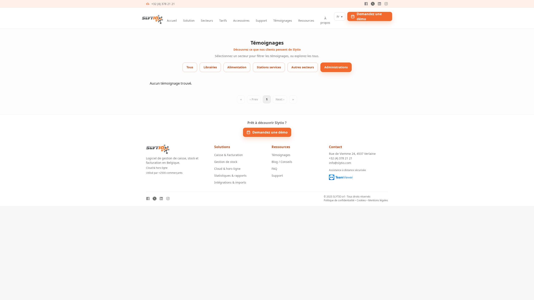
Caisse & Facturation (228, 155)
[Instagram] (386, 4)
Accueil (172, 20)
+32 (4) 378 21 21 (163, 4)
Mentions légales (378, 200)
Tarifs (223, 20)
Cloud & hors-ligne (227, 169)
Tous (189, 67)
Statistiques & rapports (230, 176)
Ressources (306, 20)
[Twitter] (373, 4)
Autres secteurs (302, 67)
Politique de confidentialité (339, 200)
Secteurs (207, 20)
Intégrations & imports (230, 182)
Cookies (361, 200)
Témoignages (282, 20)
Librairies (210, 67)
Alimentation (236, 67)
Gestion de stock (225, 162)
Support (261, 20)
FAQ (274, 169)
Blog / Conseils (282, 162)
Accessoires (241, 20)
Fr (340, 17)
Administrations (336, 67)
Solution (189, 20)
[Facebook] (366, 4)
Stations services (269, 67)
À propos (325, 20)
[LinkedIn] (379, 4)
